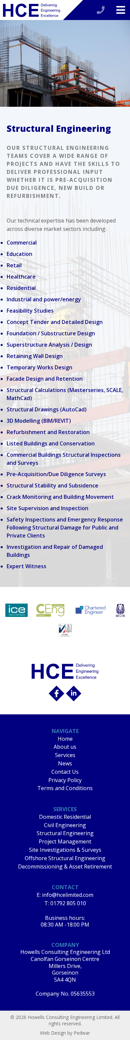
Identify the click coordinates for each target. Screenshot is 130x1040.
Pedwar (82, 1033)
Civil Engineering (65, 825)
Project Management (65, 841)
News (65, 763)
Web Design (53, 1033)
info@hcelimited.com (67, 895)
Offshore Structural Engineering (65, 858)
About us (65, 746)
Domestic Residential (65, 816)
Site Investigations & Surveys (65, 849)
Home (65, 738)
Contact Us (65, 771)
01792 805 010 (68, 903)
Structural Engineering (65, 833)
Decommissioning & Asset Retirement (65, 866)
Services (65, 755)
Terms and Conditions (65, 788)
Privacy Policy (65, 780)
